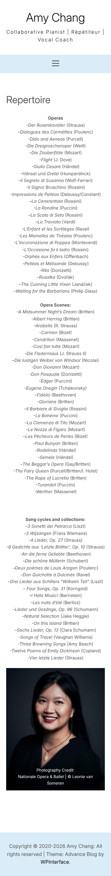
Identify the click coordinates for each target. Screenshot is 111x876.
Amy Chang (55, 18)
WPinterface (55, 862)
